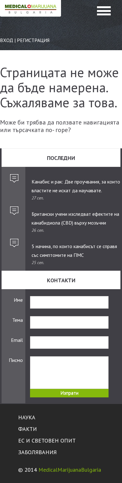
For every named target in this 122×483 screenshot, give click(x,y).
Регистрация (33, 40)
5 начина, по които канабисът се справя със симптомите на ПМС (74, 250)
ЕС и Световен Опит (47, 440)
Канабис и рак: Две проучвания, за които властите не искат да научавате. (76, 186)
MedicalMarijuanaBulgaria (69, 469)
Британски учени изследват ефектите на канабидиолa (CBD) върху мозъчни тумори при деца (75, 218)
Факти (27, 429)
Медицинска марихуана (30, 14)
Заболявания (37, 452)
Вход (6, 40)
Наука (26, 417)
